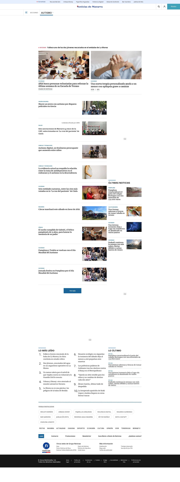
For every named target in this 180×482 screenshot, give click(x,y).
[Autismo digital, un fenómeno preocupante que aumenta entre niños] (94, 152)
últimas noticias (119, 182)
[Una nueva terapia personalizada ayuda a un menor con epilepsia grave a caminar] (116, 65)
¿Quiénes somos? (135, 436)
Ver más (73, 291)
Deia (57, 446)
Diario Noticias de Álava (63, 448)
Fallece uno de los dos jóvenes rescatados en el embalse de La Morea (77, 48)
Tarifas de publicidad (105, 450)
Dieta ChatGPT (121, 417)
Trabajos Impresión (127, 446)
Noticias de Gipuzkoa (84, 448)
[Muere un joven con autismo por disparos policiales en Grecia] (94, 108)
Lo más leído (46, 350)
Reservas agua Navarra (83, 417)
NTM (92, 89)
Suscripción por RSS (126, 448)
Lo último (114, 350)
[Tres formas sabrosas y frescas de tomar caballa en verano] (134, 212)
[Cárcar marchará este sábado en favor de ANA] (94, 213)
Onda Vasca (81, 450)
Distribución (103, 446)
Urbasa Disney (64, 412)
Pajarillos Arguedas (83, 412)
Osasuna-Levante (47, 422)
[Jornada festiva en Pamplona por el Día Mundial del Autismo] (94, 274)
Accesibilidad (114, 460)
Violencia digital (104, 412)
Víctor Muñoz (104, 417)
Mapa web (102, 448)
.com (41, 436)
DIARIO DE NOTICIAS (45, 89)
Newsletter (86, 436)
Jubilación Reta (62, 417)
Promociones (70, 436)
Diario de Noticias (83, 446)
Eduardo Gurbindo (124, 412)
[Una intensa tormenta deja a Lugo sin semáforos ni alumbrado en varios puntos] (134, 229)
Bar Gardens (45, 417)
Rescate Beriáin (46, 412)
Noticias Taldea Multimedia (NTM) (66, 450)
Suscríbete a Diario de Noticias (109, 436)
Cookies (97, 460)
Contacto (54, 436)
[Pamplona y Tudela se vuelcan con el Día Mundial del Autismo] (94, 254)
